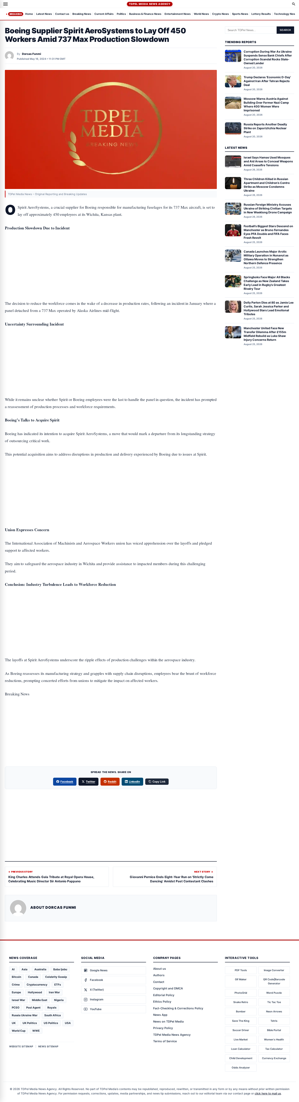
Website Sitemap (21, 1046)
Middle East (39, 1000)
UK (14, 1023)
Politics (121, 14)
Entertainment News (178, 14)
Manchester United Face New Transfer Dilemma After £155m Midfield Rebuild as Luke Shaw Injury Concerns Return (265, 333)
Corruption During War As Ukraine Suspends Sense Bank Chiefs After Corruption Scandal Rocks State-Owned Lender (268, 57)
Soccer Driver (240, 1030)
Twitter (90, 781)
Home (29, 14)
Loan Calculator (240, 1048)
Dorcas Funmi (31, 53)
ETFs (57, 984)
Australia (40, 969)
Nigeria (59, 1000)
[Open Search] (294, 4)
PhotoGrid (241, 992)
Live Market (241, 1039)
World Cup (18, 1030)
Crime (16, 984)
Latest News (44, 14)
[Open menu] (5, 4)
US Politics (51, 1023)
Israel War (18, 1000)
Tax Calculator (274, 1048)
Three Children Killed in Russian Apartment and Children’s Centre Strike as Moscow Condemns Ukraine (267, 184)
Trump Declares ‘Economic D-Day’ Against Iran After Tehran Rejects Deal (267, 81)
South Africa (52, 1015)
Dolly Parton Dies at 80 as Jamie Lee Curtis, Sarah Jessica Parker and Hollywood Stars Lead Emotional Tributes (269, 308)
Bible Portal (274, 1030)
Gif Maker (241, 979)
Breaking (16, 14)
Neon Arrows (274, 1011)
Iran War (54, 992)
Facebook (66, 781)
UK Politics (30, 1023)
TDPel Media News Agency (149, 3)
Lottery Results (261, 14)
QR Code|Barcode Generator (274, 981)
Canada (33, 976)
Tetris (274, 1020)
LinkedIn (134, 781)
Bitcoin (16, 976)
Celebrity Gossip (56, 976)
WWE (36, 1030)
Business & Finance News (145, 14)
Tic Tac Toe (274, 1002)
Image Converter (274, 970)
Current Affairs (103, 14)
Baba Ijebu (60, 969)
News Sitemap (48, 1046)
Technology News (285, 14)
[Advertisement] (111, 253)
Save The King (240, 1020)
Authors (159, 975)
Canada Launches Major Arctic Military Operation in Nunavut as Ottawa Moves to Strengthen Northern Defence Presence (266, 257)
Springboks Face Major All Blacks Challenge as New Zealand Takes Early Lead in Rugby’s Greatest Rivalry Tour (267, 282)
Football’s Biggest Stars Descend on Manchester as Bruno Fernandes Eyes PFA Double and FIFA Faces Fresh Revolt (268, 231)
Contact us (62, 14)
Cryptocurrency (37, 984)
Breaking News (81, 14)
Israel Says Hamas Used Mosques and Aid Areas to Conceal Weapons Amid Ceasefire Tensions (268, 161)
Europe (16, 992)
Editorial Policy (163, 995)
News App (160, 1014)
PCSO (15, 1007)
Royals (51, 1007)
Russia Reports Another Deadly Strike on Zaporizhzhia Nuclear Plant (265, 128)
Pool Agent (33, 1007)
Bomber (241, 1011)
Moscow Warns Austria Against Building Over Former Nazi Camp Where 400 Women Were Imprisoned (266, 104)
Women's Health (274, 1039)
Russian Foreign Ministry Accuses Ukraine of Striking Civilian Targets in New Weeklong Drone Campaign (268, 208)
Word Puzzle (274, 992)
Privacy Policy (163, 1028)
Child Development (240, 1058)
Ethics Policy (162, 1001)
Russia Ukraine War (24, 1015)
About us (159, 968)
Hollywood (35, 992)
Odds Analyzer (241, 1067)
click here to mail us (268, 1093)
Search (285, 30)
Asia (24, 969)
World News (201, 14)
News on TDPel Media (168, 1021)
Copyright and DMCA (168, 988)
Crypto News (220, 14)
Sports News (240, 14)
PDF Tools (241, 970)
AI (13, 969)
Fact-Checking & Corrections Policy (178, 1008)
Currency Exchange (274, 1058)
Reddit (112, 781)
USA (68, 1023)
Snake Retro (240, 1002)
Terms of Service (165, 1041)
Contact (158, 982)
